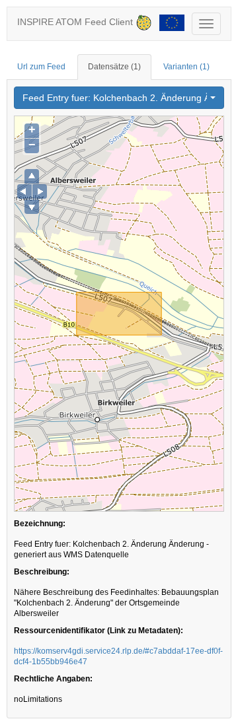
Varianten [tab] (186, 66)
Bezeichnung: (39, 523)
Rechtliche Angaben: (53, 678)
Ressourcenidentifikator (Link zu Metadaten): (98, 630)
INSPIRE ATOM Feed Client (76, 22)
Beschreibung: (41, 571)
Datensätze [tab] (114, 66)
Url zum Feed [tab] (41, 66)
